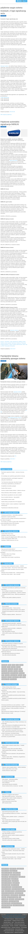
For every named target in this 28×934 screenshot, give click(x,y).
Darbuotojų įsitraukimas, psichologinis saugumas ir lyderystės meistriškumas (12, 479)
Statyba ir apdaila (10, 829)
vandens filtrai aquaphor (13, 901)
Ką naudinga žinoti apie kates (8, 781)
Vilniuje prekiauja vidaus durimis (9, 686)
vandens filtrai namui (6, 903)
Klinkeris (7, 792)
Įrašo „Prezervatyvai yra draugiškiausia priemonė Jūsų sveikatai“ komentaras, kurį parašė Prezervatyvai (13, 729)
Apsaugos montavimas (16, 927)
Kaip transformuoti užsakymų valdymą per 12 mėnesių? (13, 711)
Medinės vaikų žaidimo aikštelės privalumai (11, 597)
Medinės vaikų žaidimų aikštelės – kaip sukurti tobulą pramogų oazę (13, 692)
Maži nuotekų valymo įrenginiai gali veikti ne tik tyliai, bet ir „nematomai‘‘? (13, 822)
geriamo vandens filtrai (9, 891)
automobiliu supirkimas (6, 886)
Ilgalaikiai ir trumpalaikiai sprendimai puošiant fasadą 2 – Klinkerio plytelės (14, 699)
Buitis (13, 664)
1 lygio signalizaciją (5, 97)
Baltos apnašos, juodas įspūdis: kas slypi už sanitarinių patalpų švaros (13, 625)
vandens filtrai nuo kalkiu (16, 903)
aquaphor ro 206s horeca (15, 874)
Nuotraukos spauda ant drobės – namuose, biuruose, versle (12, 473)
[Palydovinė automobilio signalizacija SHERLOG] (14, 132)
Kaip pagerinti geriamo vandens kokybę (10, 838)
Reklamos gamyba (14, 673)
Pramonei (20, 671)
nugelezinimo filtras (19, 893)
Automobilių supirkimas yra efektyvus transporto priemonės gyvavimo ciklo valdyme (12, 644)
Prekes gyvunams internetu (9, 930)
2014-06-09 (12, 111)
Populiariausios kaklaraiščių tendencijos (9, 507)
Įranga (24, 677)
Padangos (10, 671)
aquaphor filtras (20, 868)
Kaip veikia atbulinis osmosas (8, 631)
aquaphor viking (16, 882)
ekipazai (7, 917)
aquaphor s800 (22, 876)
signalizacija (11, 899)
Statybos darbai (14, 675)
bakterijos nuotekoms (6, 889)
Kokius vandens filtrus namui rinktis (9, 768)
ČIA (15, 456)
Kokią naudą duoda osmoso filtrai (9, 801)
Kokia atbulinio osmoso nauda (7, 499)
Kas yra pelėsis (5, 606)
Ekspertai (7, 546)
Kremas (2, 341)
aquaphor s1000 (15, 878)
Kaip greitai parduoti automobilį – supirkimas (11, 623)
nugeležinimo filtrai (5, 895)
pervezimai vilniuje (5, 916)
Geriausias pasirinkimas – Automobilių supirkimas (12, 515)
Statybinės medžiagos (11, 684)
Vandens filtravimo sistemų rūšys (9, 770)
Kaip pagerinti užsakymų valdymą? (8, 524)
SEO (24, 344)
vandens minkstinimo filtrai (18, 905)
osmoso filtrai (21, 895)
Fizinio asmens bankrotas (19, 922)
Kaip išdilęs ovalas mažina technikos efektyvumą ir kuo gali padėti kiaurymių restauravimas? (13, 647)
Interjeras (13, 666)
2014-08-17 (12, 458)
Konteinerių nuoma (22, 925)
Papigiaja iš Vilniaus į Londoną (18, 920)
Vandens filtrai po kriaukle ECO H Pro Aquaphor (11, 501)
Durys (17, 664)
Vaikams (9, 677)
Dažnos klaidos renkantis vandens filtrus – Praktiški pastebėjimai (12, 746)
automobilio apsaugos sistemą (14, 417)
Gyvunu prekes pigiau (19, 929)
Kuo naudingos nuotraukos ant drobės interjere (12, 591)
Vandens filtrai (15, 677)
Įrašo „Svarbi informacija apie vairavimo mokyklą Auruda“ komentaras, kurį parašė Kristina (12, 732)
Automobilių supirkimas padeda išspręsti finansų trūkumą (13, 706)
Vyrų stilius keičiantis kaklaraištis (9, 654)
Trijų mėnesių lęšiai (5, 925)
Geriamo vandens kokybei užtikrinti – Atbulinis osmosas (13, 490)
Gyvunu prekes (8, 563)
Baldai (9, 664)
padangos (4, 897)
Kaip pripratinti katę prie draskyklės (9, 784)
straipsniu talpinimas (19, 899)
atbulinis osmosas (14, 884)
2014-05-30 (12, 348)
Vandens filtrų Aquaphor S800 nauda (9, 538)
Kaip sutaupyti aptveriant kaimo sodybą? (11, 819)
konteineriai (20, 916)
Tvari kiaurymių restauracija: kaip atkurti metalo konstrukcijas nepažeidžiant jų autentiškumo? (11, 483)
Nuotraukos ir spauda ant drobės (8, 516)
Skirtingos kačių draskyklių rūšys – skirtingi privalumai (12, 572)
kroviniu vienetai (13, 917)
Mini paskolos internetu (9, 932)
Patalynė (15, 671)
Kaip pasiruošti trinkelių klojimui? (8, 549)
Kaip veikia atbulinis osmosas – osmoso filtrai (12, 796)
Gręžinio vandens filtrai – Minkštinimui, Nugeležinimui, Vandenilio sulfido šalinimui (13, 757)
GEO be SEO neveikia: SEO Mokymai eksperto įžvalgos (11, 634)
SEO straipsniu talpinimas (12, 585)
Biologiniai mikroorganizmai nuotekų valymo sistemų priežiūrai (13, 612)
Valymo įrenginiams (7, 920)
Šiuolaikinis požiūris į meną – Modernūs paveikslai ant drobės (13, 595)
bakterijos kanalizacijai (17, 886)
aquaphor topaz (15, 880)
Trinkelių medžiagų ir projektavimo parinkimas (12, 831)
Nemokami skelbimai (16, 343)
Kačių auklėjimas (5, 782)
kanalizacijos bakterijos (20, 891)
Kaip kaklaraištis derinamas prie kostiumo (11, 653)
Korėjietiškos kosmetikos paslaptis (8, 485)
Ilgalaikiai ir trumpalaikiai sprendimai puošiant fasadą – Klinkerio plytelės (13, 696)
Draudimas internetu (10, 914)
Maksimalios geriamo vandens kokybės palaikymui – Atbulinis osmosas (13, 836)
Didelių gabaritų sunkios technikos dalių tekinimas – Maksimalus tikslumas (12, 651)
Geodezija (4, 666)
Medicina (16, 668)
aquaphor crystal (5, 868)
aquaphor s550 (5, 876)
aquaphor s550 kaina (13, 876)
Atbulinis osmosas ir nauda (7, 713)
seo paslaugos (5, 899)
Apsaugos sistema (4, 66)
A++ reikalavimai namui (6, 555)
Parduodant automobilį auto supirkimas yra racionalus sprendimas (13, 588)
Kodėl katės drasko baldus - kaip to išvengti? (11, 574)
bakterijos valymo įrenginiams (18, 889)
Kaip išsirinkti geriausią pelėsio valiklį (10, 811)
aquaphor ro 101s (13, 870)
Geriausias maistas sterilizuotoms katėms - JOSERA (12, 566)
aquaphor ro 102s (16, 872)
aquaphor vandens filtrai (6, 882)
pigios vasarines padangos (12, 897)
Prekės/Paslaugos (5, 673)
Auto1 (13, 922)
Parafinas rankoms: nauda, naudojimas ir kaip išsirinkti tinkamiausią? (13, 504)
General (21, 664)
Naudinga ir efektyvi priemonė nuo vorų (9, 540)
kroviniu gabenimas (13, 916)
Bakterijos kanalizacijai (11, 743)
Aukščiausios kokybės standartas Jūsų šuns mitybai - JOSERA (12, 570)
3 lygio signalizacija (14, 341)
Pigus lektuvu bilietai (11, 809)
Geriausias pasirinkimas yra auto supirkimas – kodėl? (12, 704)
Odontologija (4, 671)
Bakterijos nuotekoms (11, 604)
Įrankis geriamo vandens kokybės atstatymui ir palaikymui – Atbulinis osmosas (11, 798)
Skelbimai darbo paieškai (6, 343)
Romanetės (22, 673)
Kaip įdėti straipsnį (7, 922)
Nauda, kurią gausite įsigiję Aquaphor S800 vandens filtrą (13, 537)
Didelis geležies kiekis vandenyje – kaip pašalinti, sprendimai (12, 751)
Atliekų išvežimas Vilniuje (6, 927)
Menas (20, 668)
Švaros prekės (13, 679)
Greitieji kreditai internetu (9, 929)
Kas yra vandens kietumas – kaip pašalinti (10, 497)
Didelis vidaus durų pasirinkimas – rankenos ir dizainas (14, 592)
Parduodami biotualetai (10, 345)
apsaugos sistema (17, 391)
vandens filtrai (4, 901)
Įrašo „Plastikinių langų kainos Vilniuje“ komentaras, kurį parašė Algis (13, 722)
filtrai (3, 891)
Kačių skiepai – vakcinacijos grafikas (10, 779)
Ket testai (11, 925)
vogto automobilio (13, 160)
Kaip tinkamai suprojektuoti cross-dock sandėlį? (11, 494)
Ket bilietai (16, 925)
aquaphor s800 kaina (6, 878)
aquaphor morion (5, 870)
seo (20, 897)
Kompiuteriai (4, 668)
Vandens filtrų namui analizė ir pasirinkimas (10, 557)
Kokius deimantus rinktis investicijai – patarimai (11, 492)
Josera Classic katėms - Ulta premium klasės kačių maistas (14, 567)
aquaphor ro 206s (5, 874)
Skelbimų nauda (21, 341)
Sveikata (20, 675)
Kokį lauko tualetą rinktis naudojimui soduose (12, 840)
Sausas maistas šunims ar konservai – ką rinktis (12, 785)
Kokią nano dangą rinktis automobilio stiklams (12, 748)
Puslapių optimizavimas (17, 344)
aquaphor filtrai (13, 868)
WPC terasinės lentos (6, 802)
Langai (10, 344)
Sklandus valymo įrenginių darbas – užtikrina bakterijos (14, 767)
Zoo (20, 677)
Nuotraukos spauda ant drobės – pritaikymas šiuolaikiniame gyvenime (11, 629)
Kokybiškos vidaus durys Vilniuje (8, 535)
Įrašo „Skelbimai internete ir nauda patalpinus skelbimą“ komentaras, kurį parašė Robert (13, 735)
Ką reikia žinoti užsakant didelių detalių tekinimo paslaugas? (11, 551)
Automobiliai (3, 15)
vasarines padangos (6, 907)
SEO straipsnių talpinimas (6, 114)
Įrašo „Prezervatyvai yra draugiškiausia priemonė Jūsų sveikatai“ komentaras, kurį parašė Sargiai (13, 726)
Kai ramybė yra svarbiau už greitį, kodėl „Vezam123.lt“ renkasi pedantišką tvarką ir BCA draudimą (13, 522)
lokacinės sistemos (14, 330)
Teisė (24, 675)
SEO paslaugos (24, 927)
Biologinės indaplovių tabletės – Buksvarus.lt (11, 614)
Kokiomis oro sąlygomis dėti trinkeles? (10, 794)
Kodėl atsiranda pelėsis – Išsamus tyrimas (11, 607)
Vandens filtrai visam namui (7, 533)
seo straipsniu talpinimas (19, 930)
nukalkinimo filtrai (14, 895)
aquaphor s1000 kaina (6, 880)
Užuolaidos (4, 677)
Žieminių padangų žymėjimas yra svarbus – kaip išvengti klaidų (14, 814)
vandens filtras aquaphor (7, 905)
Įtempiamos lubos (5, 679)
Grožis (8, 666)
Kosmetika (7, 341)
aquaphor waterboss (6, 884)
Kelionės (18, 666)
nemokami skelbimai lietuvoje (8, 893)
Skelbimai (7, 675)
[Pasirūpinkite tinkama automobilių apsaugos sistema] (14, 371)
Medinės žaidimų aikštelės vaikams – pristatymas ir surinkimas (12, 817)
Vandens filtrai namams (6, 488)
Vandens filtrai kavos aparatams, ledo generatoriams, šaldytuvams (13, 754)
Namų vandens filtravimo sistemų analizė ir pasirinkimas (11, 689)
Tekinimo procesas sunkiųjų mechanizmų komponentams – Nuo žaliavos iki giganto (14, 519)
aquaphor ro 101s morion (7, 872)
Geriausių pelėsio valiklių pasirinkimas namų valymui (13, 609)
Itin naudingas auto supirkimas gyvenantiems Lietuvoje (13, 476)
